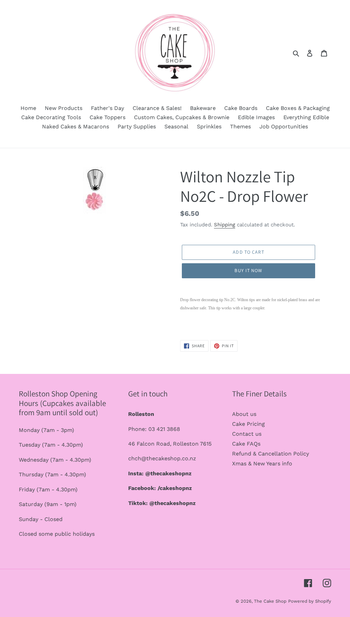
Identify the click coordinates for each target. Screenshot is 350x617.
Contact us (246, 434)
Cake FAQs (246, 443)
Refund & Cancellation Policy (270, 453)
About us (244, 414)
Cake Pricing (248, 424)
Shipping (224, 225)
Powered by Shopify (309, 601)
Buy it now (248, 270)
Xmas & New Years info (262, 463)
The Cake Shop (270, 601)
